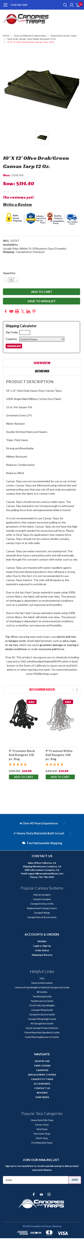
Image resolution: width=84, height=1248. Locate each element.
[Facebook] (6, 311)
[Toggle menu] (5, 7)
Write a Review (17, 204)
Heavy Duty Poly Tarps (42, 1120)
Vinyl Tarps (42, 1129)
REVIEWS (42, 1092)
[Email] (11, 311)
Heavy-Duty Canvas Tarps (64, 36)
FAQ (42, 978)
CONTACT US (42, 1088)
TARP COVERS (42, 1065)
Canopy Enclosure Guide (42, 1014)
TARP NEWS (42, 1097)
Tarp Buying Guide (42, 996)
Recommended (42, 689)
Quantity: (9, 273)
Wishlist (42, 941)
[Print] (17, 311)
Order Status (42, 950)
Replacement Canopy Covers (42, 908)
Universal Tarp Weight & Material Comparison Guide (42, 987)
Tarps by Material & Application (30, 36)
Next (77, 689)
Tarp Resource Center (42, 1000)
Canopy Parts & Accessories (42, 917)
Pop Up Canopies (42, 894)
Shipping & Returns (42, 954)
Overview (42, 363)
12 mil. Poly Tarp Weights (42, 1005)
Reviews (42, 371)
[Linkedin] (28, 311)
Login (36, 945)
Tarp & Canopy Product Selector (42, 1027)
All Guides (42, 991)
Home (6, 36)
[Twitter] (23, 311)
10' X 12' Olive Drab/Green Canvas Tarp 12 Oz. (31, 42)
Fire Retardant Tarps (42, 1142)
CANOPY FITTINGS (42, 1079)
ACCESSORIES (42, 1083)
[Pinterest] (34, 311)
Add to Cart (23, 776)
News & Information (42, 982)
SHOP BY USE (42, 1061)
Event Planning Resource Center (42, 1036)
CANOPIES (42, 1070)
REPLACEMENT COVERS (42, 1074)
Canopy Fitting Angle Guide (42, 1018)
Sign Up (47, 945)
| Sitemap (56, 1226)
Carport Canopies (42, 899)
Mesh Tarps (42, 1138)
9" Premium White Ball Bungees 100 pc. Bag (59, 755)
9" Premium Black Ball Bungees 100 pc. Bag (22, 755)
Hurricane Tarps (42, 1133)
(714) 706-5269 (19, 4)
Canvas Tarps (42, 1124)
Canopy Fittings (42, 912)
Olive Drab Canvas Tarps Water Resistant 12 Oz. (31, 39)
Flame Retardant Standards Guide (42, 1032)
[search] (64, 5)
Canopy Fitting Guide (42, 1009)
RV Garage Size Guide (42, 1023)
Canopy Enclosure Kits (42, 903)
